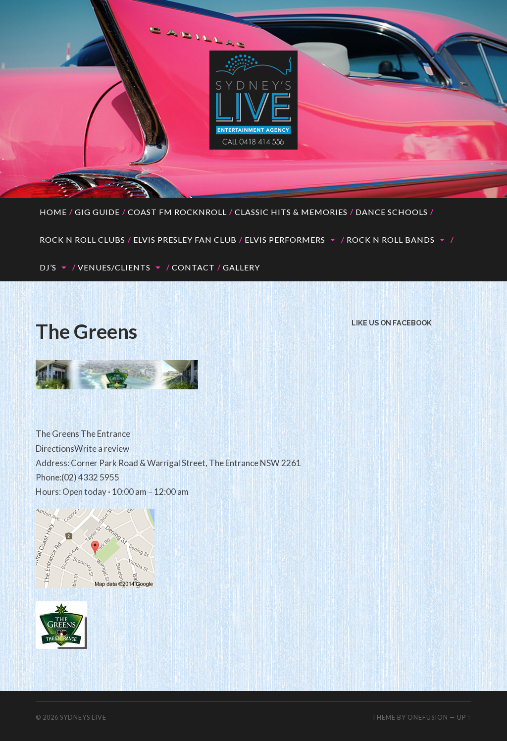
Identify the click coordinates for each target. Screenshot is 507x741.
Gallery (241, 267)
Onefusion (427, 717)
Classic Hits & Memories (291, 211)
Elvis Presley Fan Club (185, 239)
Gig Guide (97, 211)
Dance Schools (391, 211)
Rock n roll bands (391, 239)
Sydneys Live (83, 717)
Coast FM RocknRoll (177, 211)
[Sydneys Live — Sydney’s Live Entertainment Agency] (253, 100)
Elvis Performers (285, 239)
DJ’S (48, 267)
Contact (193, 267)
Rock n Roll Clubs (82, 239)
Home (53, 211)
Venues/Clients (114, 267)
